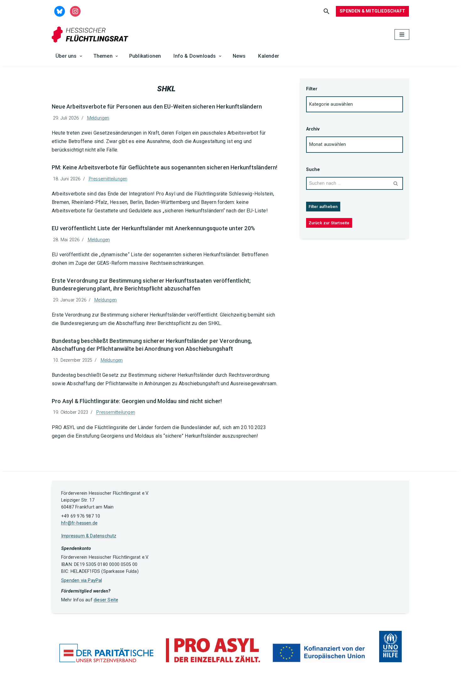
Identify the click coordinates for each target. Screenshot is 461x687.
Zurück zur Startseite (329, 223)
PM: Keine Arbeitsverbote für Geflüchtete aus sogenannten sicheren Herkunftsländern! (165, 167)
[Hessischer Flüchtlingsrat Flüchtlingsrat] (91, 34)
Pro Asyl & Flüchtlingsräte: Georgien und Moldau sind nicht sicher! (137, 401)
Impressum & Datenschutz (89, 536)
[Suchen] (326, 11)
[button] (81, 56)
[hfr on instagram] (75, 11)
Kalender (268, 56)
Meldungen (98, 118)
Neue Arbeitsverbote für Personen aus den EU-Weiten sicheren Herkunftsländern (157, 106)
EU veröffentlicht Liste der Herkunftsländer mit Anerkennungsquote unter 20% (153, 228)
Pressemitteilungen (108, 179)
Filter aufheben (323, 206)
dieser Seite (106, 600)
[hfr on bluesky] (59, 11)
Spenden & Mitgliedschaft (372, 10)
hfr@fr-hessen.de (79, 523)
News (239, 56)
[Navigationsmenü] (402, 34)
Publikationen (145, 56)
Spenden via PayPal (81, 580)
